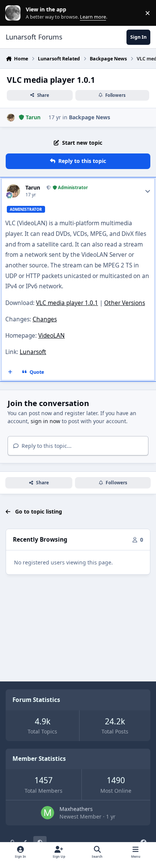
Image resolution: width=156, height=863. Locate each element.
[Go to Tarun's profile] (11, 118)
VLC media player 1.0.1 (67, 303)
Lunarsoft (33, 352)
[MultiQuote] (10, 372)
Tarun (32, 187)
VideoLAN (51, 336)
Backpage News (89, 117)
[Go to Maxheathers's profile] (47, 812)
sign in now (45, 421)
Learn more (14, 13)
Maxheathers (76, 808)
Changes (45, 319)
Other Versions (124, 303)
